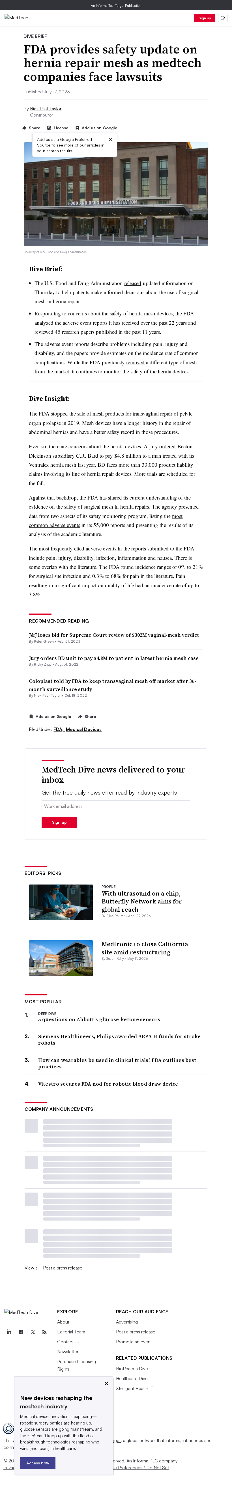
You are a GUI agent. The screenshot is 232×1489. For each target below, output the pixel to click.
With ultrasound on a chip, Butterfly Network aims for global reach (142, 901)
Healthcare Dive (132, 1378)
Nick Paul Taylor (45, 108)
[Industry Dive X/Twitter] (32, 1332)
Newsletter (67, 1351)
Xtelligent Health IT (134, 1388)
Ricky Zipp (42, 664)
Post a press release (62, 1268)
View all (32, 1268)
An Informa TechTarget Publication (116, 5)
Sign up (205, 18)
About (63, 1322)
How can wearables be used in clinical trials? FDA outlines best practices (117, 1063)
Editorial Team (71, 1332)
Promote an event (134, 1341)
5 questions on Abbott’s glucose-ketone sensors (99, 1019)
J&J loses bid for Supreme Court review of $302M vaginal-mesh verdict (114, 634)
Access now (37, 1462)
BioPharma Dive (132, 1368)
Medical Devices (84, 729)
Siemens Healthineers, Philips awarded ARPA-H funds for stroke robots (119, 1039)
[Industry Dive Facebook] (21, 1332)
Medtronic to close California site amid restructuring (145, 948)
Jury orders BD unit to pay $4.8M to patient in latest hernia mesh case (114, 658)
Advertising (127, 1322)
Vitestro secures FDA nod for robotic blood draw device (108, 1084)
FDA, (59, 729)
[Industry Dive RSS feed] (44, 1332)
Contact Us (68, 1341)
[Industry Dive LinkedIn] (9, 1332)
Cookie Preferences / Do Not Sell (135, 1467)
